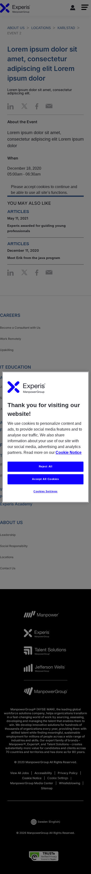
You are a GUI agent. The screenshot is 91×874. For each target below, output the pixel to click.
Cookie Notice (69, 453)
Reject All (45, 466)
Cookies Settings (45, 491)
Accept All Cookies (45, 479)
